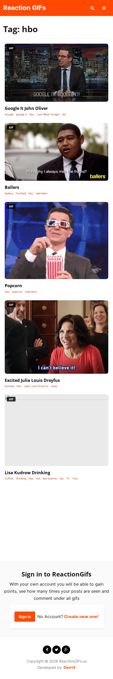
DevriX (70, 667)
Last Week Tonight (48, 114)
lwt (64, 114)
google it (21, 114)
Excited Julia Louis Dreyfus (32, 380)
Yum (75, 478)
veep (54, 386)
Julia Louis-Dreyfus (36, 386)
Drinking (21, 478)
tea (61, 478)
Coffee (9, 478)
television (42, 193)
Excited (9, 386)
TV (68, 478)
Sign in (25, 616)
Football (21, 193)
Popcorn (13, 285)
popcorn (17, 291)
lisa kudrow (50, 478)
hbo (31, 114)
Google (9, 114)
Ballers (12, 187)
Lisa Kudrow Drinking (27, 473)
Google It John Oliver (26, 108)
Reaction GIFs (24, 8)
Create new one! (81, 616)
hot (38, 478)
